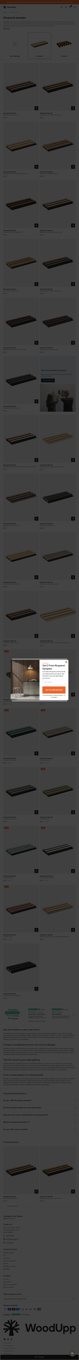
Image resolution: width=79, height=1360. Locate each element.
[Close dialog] (66, 662)
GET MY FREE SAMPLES (54, 690)
